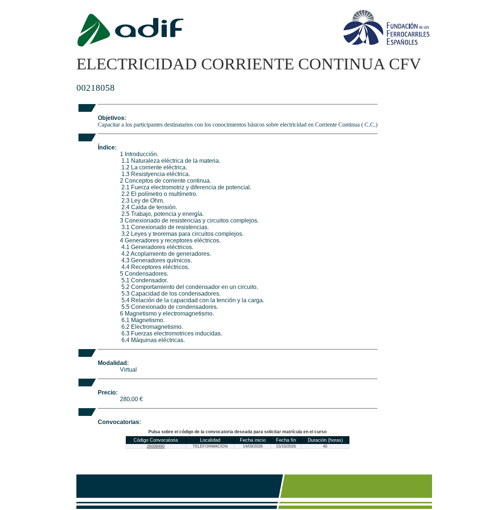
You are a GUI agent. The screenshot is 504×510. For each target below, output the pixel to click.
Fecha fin (286, 440)
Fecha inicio (253, 440)
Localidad (210, 440)
